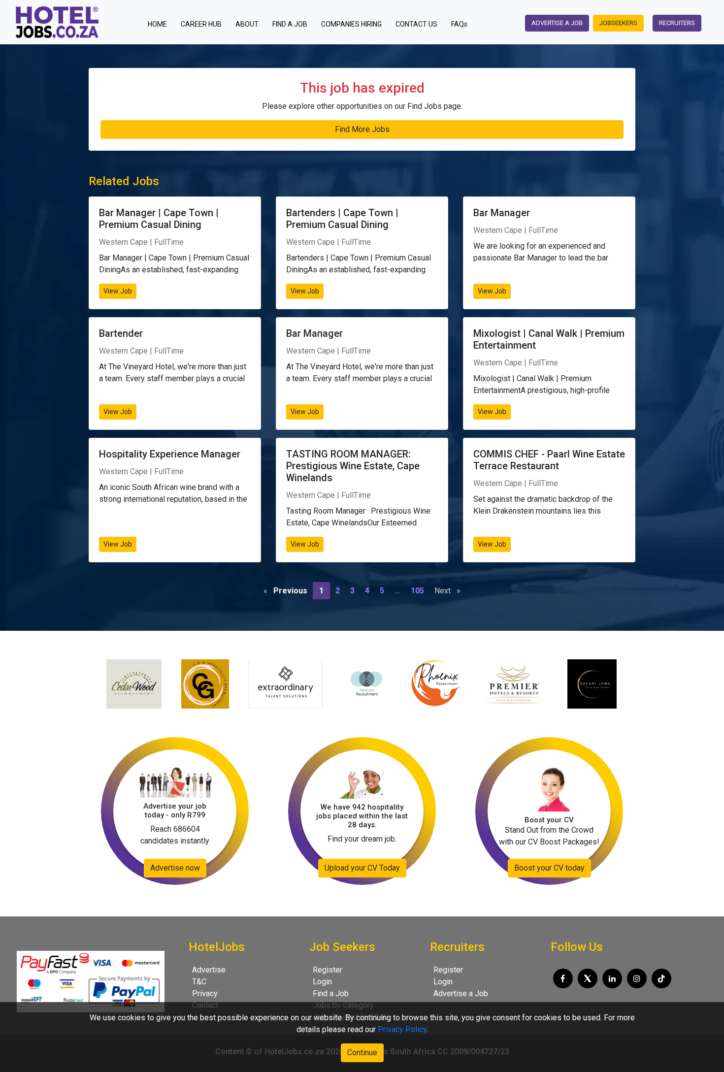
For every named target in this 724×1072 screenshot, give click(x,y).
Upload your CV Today (362, 868)
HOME (160, 24)
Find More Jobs (362, 129)
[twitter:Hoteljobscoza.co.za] (587, 978)
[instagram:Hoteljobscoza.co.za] (637, 978)
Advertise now (175, 868)
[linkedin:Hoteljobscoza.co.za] (612, 978)
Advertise (209, 970)
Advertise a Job (460, 993)
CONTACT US (416, 24)
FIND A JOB (289, 24)
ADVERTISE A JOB (557, 23)
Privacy (205, 993)
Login (322, 981)
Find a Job (331, 993)
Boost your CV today (549, 868)
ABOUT (247, 24)
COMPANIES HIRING (351, 24)
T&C (199, 981)
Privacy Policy (402, 1029)
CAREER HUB (201, 24)
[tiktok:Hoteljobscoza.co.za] (661, 978)
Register (327, 970)
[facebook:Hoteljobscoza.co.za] (563, 978)
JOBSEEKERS (618, 23)
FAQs (459, 24)
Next (449, 590)
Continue (362, 1052)
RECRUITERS (677, 23)
